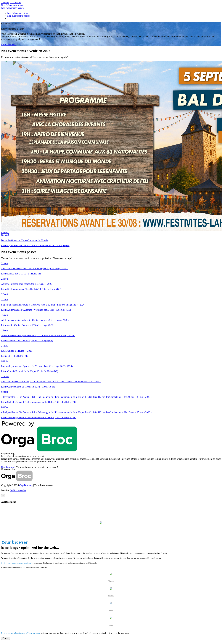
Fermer (5, 638)
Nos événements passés (12, 8)
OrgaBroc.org (7, 467)
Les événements (8, 44)
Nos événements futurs (12, 5)
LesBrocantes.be (18, 490)
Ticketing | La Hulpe (11, 2)
